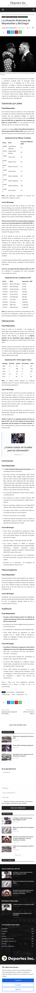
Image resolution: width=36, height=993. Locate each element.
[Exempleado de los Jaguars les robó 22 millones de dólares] (6, 757)
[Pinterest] (16, 32)
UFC (26, 694)
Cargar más (17, 855)
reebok (13, 694)
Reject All (18, 989)
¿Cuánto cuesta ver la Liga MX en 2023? (23, 904)
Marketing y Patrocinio (22, 17)
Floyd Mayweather (20, 692)
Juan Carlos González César (10, 27)
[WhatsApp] (20, 32)
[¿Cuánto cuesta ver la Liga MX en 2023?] (6, 907)
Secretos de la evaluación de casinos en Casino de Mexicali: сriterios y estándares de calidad (23, 838)
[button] (33, 10)
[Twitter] (12, 32)
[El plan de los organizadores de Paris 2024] (6, 739)
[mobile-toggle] (3, 10)
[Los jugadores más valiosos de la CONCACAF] (6, 916)
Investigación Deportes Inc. (12, 17)
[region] (18, 978)
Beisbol (3, 750)
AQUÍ (21, 454)
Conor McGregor (10, 692)
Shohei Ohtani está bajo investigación (23, 745)
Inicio (3, 14)
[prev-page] (3, 763)
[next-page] (5, 763)
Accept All (18, 980)
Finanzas (4, 759)
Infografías (4, 741)
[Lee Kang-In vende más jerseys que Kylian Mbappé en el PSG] (6, 820)
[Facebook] (8, 32)
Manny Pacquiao (6, 694)
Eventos (7, 14)
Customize (18, 985)
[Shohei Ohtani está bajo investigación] (6, 748)
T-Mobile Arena (20, 694)
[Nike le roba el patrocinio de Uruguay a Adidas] (6, 830)
